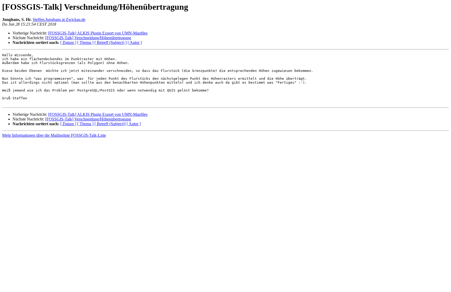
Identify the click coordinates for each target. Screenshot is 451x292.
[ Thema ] (85, 42)
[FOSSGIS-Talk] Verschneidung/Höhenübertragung (88, 38)
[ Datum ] (68, 42)
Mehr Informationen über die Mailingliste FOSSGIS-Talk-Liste (54, 135)
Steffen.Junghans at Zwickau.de (59, 19)
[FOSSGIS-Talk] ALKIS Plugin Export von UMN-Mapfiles (97, 33)
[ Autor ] (135, 42)
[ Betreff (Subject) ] (110, 42)
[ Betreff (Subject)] (110, 124)
